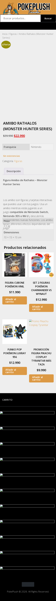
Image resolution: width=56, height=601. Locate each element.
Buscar (48, 18)
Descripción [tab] (14, 171)
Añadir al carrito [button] (10, 300)
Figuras (13, 33)
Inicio (4, 33)
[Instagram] (28, 26)
